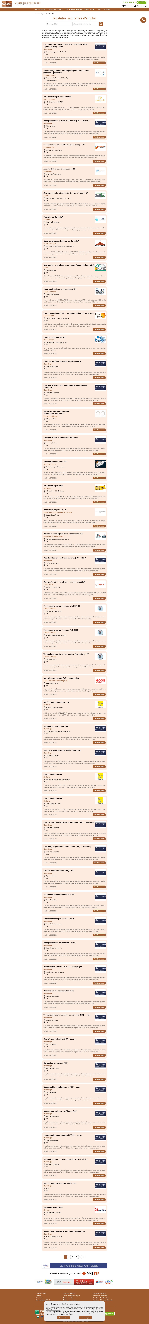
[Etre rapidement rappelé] (142, 19)
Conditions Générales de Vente (103, 1300)
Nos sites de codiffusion (43, 1300)
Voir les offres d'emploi (74, 9)
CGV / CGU (94, 1308)
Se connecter (129, 6)
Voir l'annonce (99, 63)
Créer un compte (142, 6)
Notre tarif (39, 1298)
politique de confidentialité (53, 1310)
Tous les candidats (69, 1293)
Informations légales (99, 1293)
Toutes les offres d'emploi (71, 1296)
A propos (107, 9)
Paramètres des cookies (100, 1296)
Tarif (99, 9)
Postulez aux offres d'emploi (74, 18)
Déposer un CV (89, 9)
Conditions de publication (101, 1298)
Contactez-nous (41, 1293)
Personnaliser (63, 1318)
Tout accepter (86, 1318)
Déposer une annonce (56, 9)
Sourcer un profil (40, 9)
